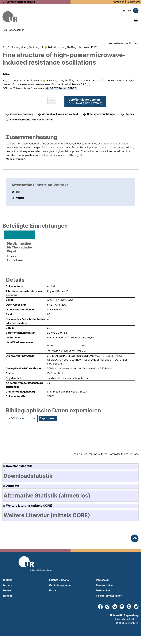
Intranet (7, 595)
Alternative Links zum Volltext (60, 114)
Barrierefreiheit (105, 585)
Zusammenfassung (21, 114)
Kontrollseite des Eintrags (124, 43)
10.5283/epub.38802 (63, 88)
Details (129, 114)
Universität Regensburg (20, 1)
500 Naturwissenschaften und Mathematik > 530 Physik (80, 368)
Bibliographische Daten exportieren (31, 119)
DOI (18, 191)
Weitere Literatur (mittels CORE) (28, 505)
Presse (6, 590)
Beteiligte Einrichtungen (101, 114)
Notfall (53, 590)
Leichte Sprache (59, 579)
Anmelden (118, 1)
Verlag (20, 197)
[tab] (70, 476)
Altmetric (12, 486)
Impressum (102, 579)
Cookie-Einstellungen (109, 595)
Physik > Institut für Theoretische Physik (70, 337)
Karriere (7, 585)
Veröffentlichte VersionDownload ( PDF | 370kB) (85, 101)
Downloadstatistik (18, 466)
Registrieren (134, 1)
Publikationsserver (13, 29)
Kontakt (7, 579)
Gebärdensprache (60, 585)
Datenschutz (103, 590)
